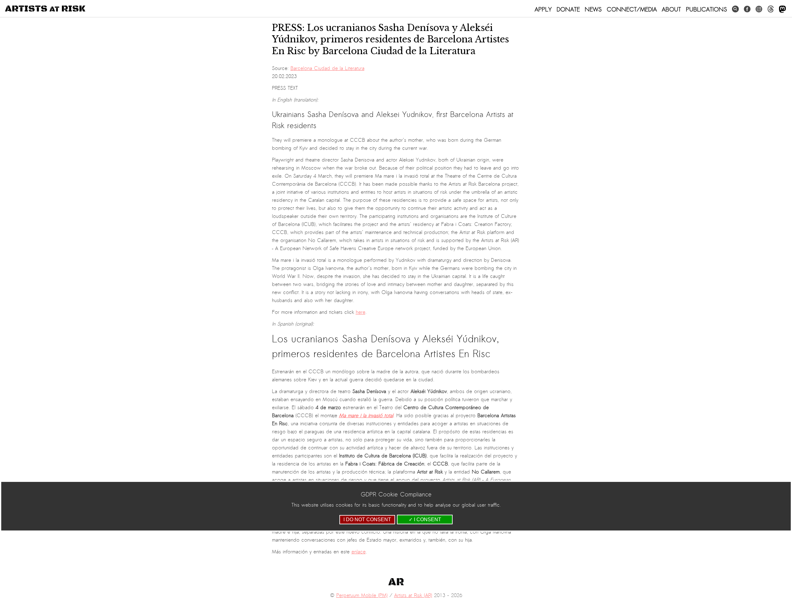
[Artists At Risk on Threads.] (770, 9)
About (671, 9)
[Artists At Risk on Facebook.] (747, 9)
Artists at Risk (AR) (413, 595)
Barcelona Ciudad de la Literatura (327, 68)
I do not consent (367, 519)
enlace (358, 552)
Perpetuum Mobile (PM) (362, 595)
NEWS (593, 9)
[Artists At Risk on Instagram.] (759, 9)
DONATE (568, 9)
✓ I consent (425, 519)
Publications (706, 9)
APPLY (543, 9)
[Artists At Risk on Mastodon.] (782, 9)
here (360, 312)
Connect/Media (632, 9)
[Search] (735, 9)
